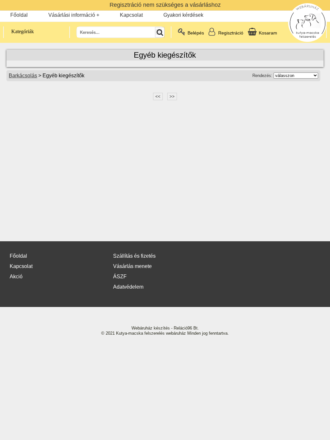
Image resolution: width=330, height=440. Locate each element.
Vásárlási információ (71, 15)
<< (157, 96)
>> (172, 96)
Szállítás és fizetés (134, 256)
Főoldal (19, 15)
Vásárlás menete (132, 266)
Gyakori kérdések (183, 15)
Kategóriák (22, 31)
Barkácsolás (23, 75)
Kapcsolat (131, 15)
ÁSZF (120, 276)
